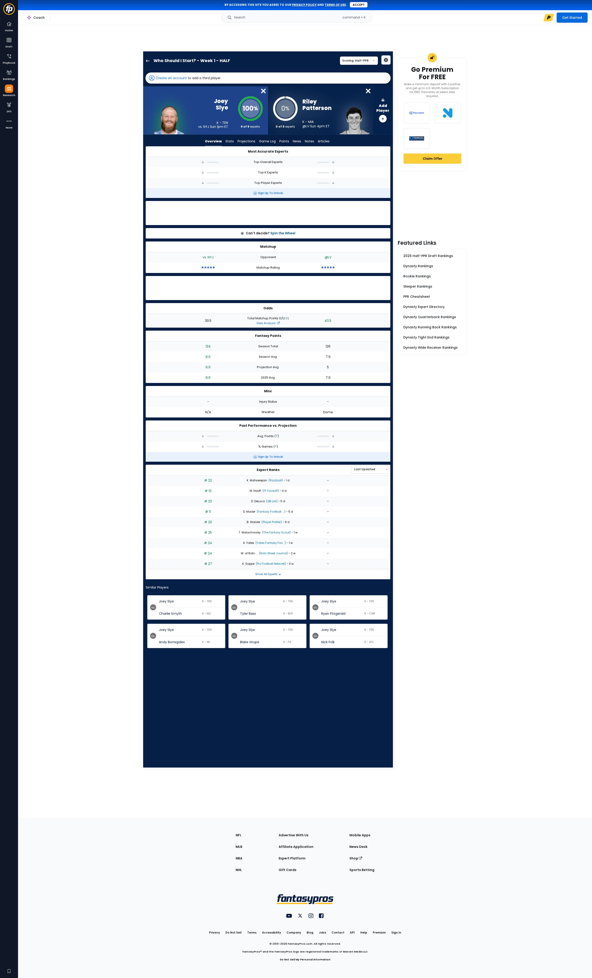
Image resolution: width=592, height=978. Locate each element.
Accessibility (271, 932)
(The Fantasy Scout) (276, 532)
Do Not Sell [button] (233, 932)
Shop (354, 858)
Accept (359, 5)
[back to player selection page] (146, 60)
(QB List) (271, 501)
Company (294, 932)
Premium (379, 932)
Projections (246, 141)
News (297, 141)
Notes (309, 141)
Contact (338, 932)
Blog (310, 932)
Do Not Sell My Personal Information (305, 959)
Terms (251, 932)
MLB (239, 846)
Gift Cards (287, 870)
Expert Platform (292, 858)
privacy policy (304, 5)
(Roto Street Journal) (273, 553)
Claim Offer (432, 158)
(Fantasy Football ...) (270, 512)
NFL (238, 835)
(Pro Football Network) (270, 564)
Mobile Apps (359, 835)
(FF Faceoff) (270, 491)
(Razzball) (275, 480)
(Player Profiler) (271, 522)
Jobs (322, 932)
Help (363, 932)
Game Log (267, 141)
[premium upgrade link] (549, 18)
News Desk (358, 846)
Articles (324, 141)
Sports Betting (361, 870)
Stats (229, 141)
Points (284, 141)
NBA (239, 858)
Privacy (214, 932)
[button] (268, 78)
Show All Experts (266, 574)
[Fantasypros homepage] (9, 11)
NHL (239, 870)
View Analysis (266, 323)
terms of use (335, 5)
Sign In (396, 932)
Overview (213, 141)
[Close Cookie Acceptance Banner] (585, 970)
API (352, 932)
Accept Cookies (485, 971)
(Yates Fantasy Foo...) (270, 543)
